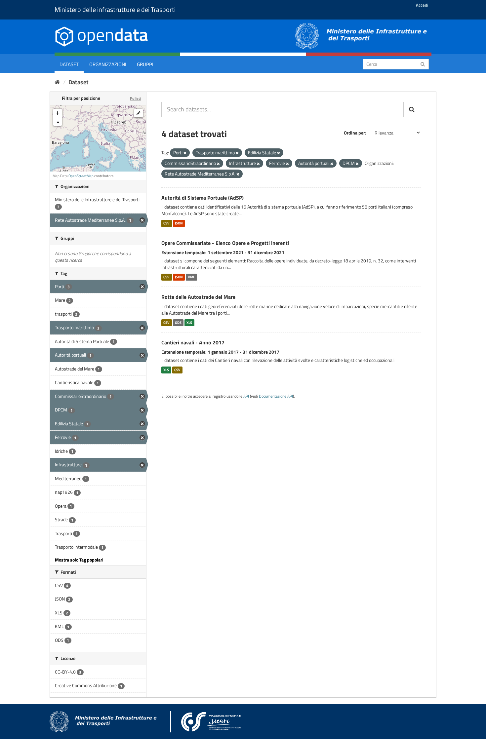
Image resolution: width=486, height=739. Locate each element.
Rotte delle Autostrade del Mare (198, 297)
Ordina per (354, 132)
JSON (179, 223)
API (246, 396)
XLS (189, 322)
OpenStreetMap (81, 175)
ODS (178, 322)
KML (191, 277)
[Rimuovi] (184, 153)
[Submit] (422, 63)
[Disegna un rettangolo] (138, 113)
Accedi (422, 5)
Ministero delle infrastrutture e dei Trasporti (115, 9)
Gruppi (145, 64)
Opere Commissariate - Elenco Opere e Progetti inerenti (225, 243)
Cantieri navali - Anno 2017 (192, 342)
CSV (166, 223)
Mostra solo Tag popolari (79, 559)
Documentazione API (276, 396)
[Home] (57, 82)
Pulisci (135, 98)
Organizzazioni (107, 64)
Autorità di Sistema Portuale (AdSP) (202, 198)
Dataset (69, 64)
